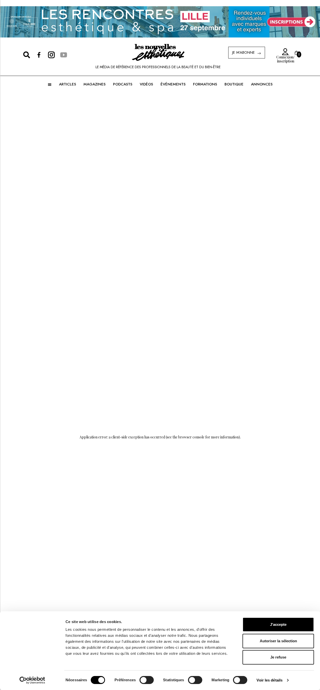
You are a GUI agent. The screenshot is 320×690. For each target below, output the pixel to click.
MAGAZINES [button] (95, 84)
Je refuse (278, 657)
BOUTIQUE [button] (234, 84)
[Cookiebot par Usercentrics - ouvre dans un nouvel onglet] (32, 680)
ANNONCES (261, 84)
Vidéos (146, 84)
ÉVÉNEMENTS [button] (173, 84)
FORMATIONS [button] (205, 84)
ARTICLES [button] (67, 84)
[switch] (147, 680)
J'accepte (278, 624)
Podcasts (122, 84)
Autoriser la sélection (278, 641)
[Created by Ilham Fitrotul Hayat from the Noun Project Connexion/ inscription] (284, 52)
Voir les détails (269, 680)
